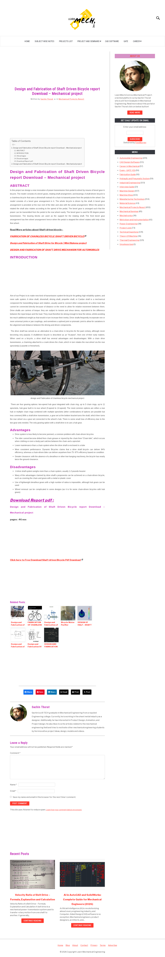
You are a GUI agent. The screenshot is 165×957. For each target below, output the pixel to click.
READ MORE (135, 112)
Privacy (93, 945)
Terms (103, 945)
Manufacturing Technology (132, 199)
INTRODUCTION (22, 153)
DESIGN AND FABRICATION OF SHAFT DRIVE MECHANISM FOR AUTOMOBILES (54, 249)
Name (13, 785)
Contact (84, 945)
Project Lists (125, 228)
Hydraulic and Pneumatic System (135, 178)
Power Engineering (128, 224)
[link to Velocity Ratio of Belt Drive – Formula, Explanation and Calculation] (32, 874)
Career (136, 41)
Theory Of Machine (128, 236)
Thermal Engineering (129, 240)
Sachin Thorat (47, 99)
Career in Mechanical (129, 166)
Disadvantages (22, 158)
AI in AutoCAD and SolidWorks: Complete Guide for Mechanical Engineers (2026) (82, 899)
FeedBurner (140, 142)
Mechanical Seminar (129, 211)
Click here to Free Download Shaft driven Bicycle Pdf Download (45, 560)
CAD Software (112, 41)
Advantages (21, 156)
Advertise (112, 945)
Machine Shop (126, 195)
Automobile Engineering (131, 158)
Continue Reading (32, 921)
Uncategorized (126, 244)
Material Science (127, 203)
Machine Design (127, 191)
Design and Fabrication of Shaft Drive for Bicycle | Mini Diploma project (48, 243)
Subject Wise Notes (44, 41)
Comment (15, 753)
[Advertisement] (57, 69)
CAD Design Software (130, 162)
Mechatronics (126, 215)
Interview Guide (127, 187)
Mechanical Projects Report (71, 99)
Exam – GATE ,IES (127, 170)
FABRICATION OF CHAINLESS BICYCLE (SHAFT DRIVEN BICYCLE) (47, 236)
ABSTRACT (21, 150)
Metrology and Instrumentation (134, 220)
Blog (68, 945)
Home (27, 41)
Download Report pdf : (25, 161)
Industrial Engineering (130, 183)
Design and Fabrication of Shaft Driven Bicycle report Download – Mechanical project (47, 148)
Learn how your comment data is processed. (64, 810)
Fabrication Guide (128, 174)
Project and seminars (88, 41)
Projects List (66, 41)
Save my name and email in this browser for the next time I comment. (44, 797)
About (75, 945)
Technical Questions (129, 232)
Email (13, 791)
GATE (126, 41)
